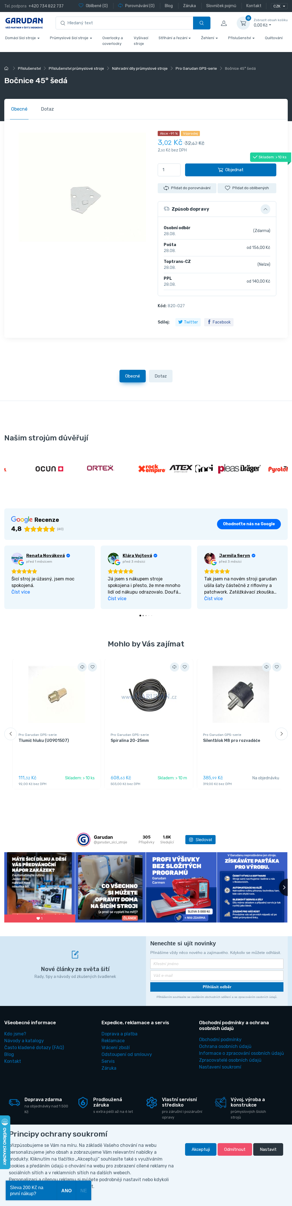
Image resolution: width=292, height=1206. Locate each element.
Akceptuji (201, 1149)
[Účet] (223, 23)
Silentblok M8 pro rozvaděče (231, 740)
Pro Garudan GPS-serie (38, 735)
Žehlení (207, 38)
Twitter (191, 322)
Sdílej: (164, 322)
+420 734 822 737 (46, 6)
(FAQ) (34, 1047)
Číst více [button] (20, 592)
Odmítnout (235, 1149)
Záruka (109, 1068)
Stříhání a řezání (173, 38)
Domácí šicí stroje (20, 38)
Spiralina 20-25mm (130, 740)
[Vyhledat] (201, 23)
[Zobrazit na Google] (17, 558)
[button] (217, 209)
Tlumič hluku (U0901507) (44, 740)
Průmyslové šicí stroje (69, 38)
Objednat (234, 169)
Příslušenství (239, 38)
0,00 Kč (271, 23)
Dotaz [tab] (47, 109)
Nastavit (268, 1149)
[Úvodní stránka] (7, 68)
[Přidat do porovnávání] (82, 667)
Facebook (222, 322)
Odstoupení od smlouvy (127, 1054)
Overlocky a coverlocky (112, 41)
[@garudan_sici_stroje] (83, 839)
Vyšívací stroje (141, 41)
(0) (97, 5)
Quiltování (274, 38)
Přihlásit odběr (217, 987)
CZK (277, 6)
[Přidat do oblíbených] (92, 667)
